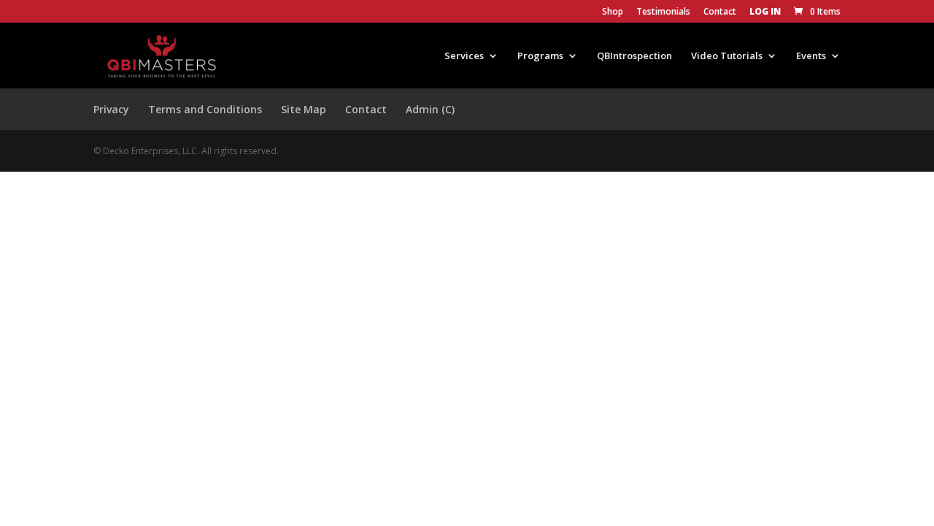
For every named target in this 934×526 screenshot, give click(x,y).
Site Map (303, 109)
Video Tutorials (727, 56)
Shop (612, 12)
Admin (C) (430, 109)
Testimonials (663, 12)
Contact (719, 12)
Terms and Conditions (205, 109)
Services (464, 56)
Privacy (111, 109)
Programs (540, 56)
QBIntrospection (634, 56)
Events (811, 56)
